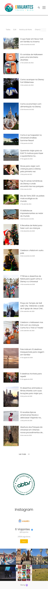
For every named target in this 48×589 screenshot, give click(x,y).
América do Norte (25, 29)
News (46, 29)
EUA (14, 29)
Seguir (24, 541)
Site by (23, 585)
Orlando (38, 29)
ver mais (22, 454)
